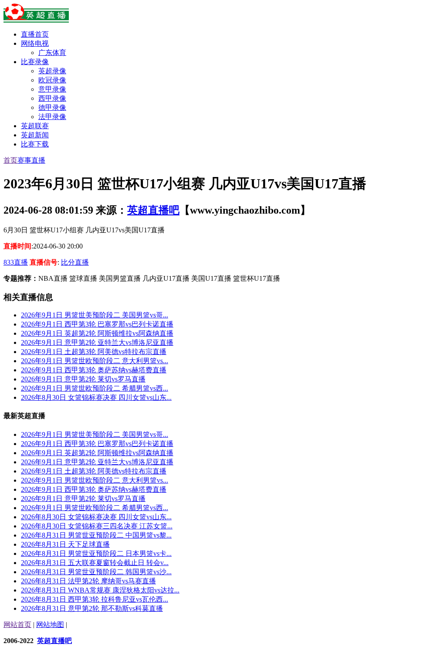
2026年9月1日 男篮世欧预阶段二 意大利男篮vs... (94, 360)
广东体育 (52, 52)
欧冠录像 (52, 80)
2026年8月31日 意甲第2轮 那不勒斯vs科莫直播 (92, 608)
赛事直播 (31, 160)
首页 (10, 160)
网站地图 (50, 624)
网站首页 (17, 624)
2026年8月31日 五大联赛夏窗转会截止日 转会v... (95, 562)
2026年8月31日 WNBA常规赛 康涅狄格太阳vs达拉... (100, 590)
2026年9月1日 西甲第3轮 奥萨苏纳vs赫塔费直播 (93, 370)
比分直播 (75, 262)
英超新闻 (35, 135)
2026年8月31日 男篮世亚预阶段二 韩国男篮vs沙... (96, 571)
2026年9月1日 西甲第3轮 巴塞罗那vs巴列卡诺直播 (97, 324)
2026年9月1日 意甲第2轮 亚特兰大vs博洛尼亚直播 (97, 342)
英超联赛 (35, 125)
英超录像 (52, 71)
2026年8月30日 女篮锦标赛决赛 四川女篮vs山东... (96, 397)
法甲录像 (52, 116)
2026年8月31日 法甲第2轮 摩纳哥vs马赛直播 (88, 581)
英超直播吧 (153, 210)
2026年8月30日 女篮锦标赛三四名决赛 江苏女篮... (96, 526)
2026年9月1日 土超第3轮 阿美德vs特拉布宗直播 (93, 351)
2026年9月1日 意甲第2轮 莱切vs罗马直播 (83, 379)
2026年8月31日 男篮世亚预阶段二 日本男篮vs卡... (96, 553)
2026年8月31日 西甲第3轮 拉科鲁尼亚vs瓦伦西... (94, 599)
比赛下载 (35, 144)
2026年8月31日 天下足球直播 (65, 544)
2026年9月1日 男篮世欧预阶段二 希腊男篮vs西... (94, 388)
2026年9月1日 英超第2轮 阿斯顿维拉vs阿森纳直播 (97, 333)
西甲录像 (52, 98)
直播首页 (35, 34)
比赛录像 (35, 61)
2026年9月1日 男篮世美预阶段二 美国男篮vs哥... (94, 315)
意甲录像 (52, 89)
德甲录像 (52, 107)
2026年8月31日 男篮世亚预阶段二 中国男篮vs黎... (96, 535)
